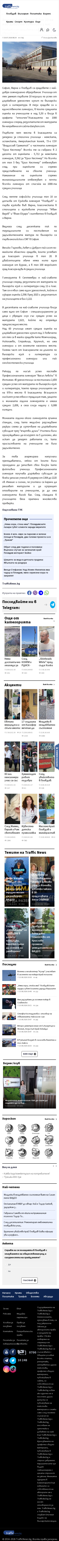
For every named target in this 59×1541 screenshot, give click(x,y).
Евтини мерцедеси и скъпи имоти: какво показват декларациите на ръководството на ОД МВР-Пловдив (15, 725)
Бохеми (35, 1296)
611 (25, 788)
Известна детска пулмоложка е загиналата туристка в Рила (29, 830)
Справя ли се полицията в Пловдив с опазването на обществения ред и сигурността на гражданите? (26, 1254)
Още (37, 21)
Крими (9, 21)
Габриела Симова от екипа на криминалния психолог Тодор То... (25, 1215)
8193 (55, 837)
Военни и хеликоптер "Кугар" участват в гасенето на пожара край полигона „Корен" (36, 974)
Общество (32, 1293)
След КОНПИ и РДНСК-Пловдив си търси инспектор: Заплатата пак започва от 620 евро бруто (28, 662)
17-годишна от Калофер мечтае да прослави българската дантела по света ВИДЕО (29, 725)
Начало (6, 1293)
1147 (8, 788)
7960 (25, 840)
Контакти (8, 1331)
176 (36, 1032)
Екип (19, 1308)
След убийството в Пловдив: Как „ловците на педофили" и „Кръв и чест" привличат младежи (46, 778)
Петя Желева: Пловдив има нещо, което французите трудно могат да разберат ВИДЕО (15, 889)
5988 (22, 956)
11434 (26, 736)
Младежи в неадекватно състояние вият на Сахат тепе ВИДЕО (47, 725)
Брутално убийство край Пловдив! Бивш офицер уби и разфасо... (28, 1233)
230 (36, 1046)
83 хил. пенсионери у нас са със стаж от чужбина (11, 778)
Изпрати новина (57, 756)
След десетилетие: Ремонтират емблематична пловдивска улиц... (28, 1224)
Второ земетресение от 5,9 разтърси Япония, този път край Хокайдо (36, 1027)
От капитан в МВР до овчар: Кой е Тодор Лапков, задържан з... (28, 1205)
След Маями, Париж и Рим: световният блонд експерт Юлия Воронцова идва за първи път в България (12, 830)
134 (36, 1005)
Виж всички (48, 618)
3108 (42, 788)
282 (36, 1019)
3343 (25, 673)
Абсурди (48, 1296)
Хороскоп (9, 1119)
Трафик (22, 1296)
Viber (35, 593)
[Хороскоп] (29, 1158)
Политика (36, 13)
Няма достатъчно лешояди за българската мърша (12, 662)
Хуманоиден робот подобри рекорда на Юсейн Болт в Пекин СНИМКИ (29, 778)
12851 (21, 1106)
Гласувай (28, 1280)
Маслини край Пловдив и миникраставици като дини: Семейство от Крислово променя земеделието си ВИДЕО (42, 937)
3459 (42, 673)
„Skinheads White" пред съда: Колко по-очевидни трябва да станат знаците (46, 662)
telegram (41, 593)
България (23, 13)
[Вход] (41, 30)
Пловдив (11, 13)
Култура (29, 21)
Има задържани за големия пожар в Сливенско (33, 1001)
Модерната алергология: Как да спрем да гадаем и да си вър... (26, 1102)
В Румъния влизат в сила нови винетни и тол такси (36, 1042)
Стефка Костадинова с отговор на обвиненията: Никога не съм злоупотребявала (34, 1016)
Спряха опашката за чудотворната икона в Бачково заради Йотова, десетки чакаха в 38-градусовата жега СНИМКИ (42, 886)
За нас (6, 1308)
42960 (43, 736)
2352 (8, 673)
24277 (21, 732)
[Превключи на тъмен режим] (54, 30)
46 (36, 977)
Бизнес (47, 13)
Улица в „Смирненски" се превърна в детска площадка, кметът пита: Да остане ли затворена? (16, 939)
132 (36, 991)
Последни (9, 964)
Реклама (7, 1313)
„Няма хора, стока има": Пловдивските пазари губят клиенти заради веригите (36, 987)
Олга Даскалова (50, 37)
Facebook (29, 593)
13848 (9, 840)
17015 (22, 904)
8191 (47, 956)
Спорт (18, 21)
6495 (47, 904)
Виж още (28, 1054)
